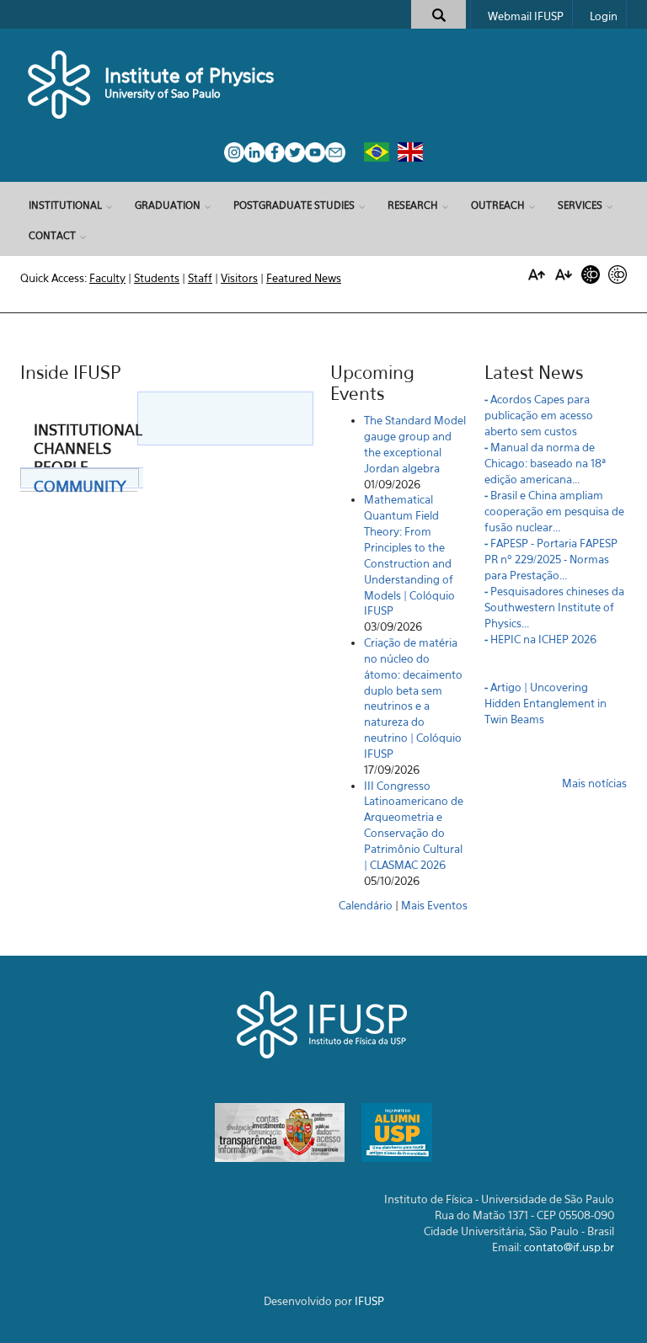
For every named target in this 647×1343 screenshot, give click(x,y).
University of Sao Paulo (162, 93)
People (61, 463)
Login (604, 16)
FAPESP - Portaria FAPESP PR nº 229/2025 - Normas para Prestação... (551, 559)
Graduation (168, 205)
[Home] (60, 84)
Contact (52, 235)
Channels (72, 445)
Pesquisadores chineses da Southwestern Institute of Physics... (554, 607)
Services (580, 205)
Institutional (65, 205)
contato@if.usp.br (569, 1247)
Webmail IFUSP (526, 16)
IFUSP (369, 1301)
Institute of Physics (189, 75)
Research (413, 205)
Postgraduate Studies (294, 205)
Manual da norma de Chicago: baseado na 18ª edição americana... (545, 463)
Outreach (498, 205)
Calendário (366, 905)
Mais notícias (594, 783)
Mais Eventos (434, 905)
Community (80, 482)
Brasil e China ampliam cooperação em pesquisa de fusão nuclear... (554, 511)
